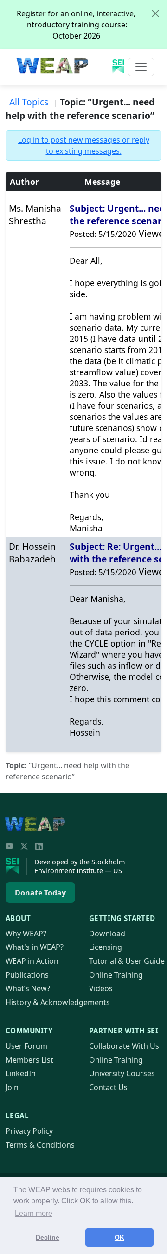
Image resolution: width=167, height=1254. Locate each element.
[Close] (155, 13)
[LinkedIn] (39, 846)
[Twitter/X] (24, 846)
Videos (101, 988)
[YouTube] (9, 846)
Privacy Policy (29, 1131)
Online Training (116, 975)
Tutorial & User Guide (127, 961)
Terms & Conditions (40, 1145)
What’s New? (28, 988)
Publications (27, 975)
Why (26, 933)
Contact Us (108, 1087)
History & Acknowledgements (58, 1002)
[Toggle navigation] (141, 67)
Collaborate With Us (124, 1046)
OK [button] (119, 1237)
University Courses (122, 1073)
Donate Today (40, 893)
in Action (32, 961)
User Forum (26, 1046)
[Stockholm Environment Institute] (16, 866)
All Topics (28, 102)
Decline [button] (47, 1237)
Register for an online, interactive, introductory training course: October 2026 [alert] (76, 24)
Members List (29, 1060)
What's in (35, 947)
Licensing (105, 947)
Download (107, 933)
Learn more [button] (33, 1213)
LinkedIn (21, 1073)
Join (12, 1087)
